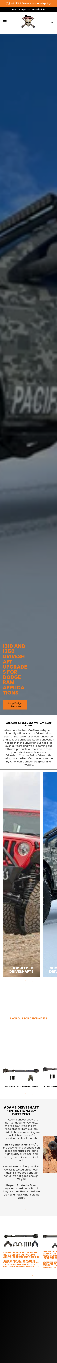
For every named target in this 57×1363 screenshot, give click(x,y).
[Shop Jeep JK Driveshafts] (21, 874)
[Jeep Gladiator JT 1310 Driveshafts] (21, 1069)
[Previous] (25, 712)
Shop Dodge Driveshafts (15, 705)
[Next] (32, 712)
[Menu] (5, 21)
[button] (52, 21)
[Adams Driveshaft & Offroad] (28, 21)
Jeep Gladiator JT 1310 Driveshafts (21, 1087)
